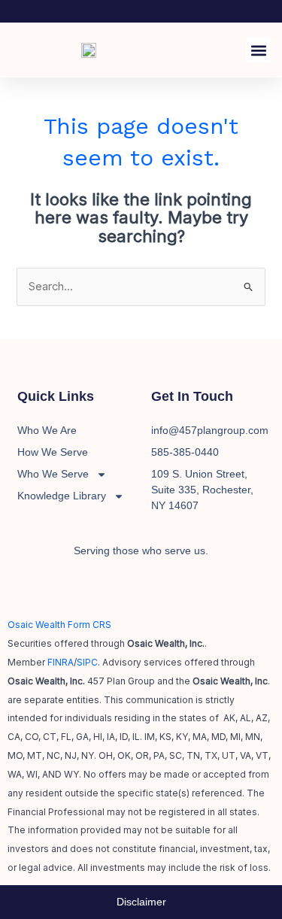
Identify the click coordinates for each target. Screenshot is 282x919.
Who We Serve (53, 474)
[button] (258, 50)
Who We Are (47, 430)
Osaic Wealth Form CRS (59, 624)
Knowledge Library (61, 496)
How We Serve (52, 452)
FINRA (60, 662)
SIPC (87, 662)
